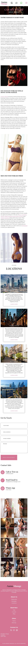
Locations (14, 603)
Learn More (14, 304)
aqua (14, 216)
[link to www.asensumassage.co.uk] (14, 587)
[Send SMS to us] (14, 630)
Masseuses (14, 599)
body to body (19, 216)
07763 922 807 (9, 473)
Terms (14, 620)
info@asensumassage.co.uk (13, 481)
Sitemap (14, 622)
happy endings (9, 216)
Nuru (20, 214)
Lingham (24, 214)
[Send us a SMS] (16, 3)
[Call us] (12, 3)
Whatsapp (24, 225)
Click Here (8, 489)
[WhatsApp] (21, 3)
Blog (14, 613)
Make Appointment (9, 457)
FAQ (14, 610)
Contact (14, 612)
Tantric (2, 216)
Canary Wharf (4, 96)
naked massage (5, 218)
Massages (14, 601)
